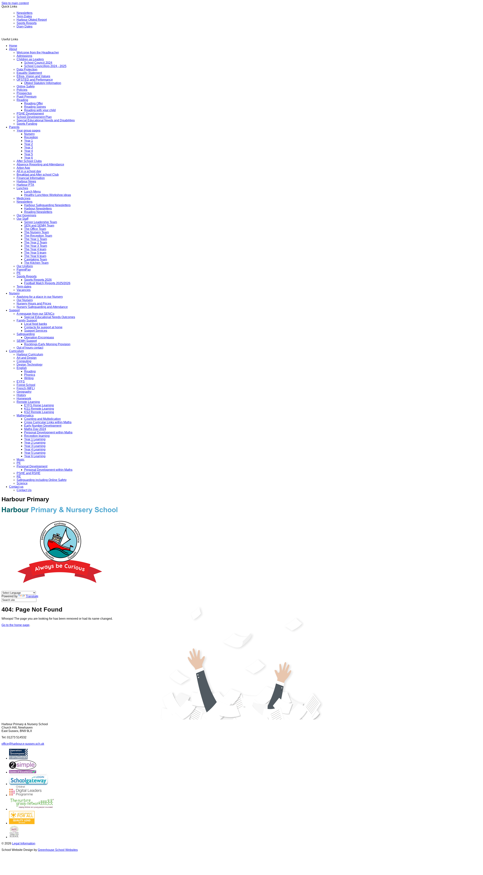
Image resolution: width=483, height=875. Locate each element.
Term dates (24, 286)
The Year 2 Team (35, 242)
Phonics (29, 374)
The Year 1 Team (35, 239)
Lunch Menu (32, 191)
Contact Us (24, 490)
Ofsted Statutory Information (42, 83)
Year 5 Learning (34, 452)
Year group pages (28, 130)
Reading (22, 100)
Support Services (35, 330)
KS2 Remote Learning (39, 412)
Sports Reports (27, 23)
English (22, 368)
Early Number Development (42, 425)
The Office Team (35, 228)
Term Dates (24, 16)
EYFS (21, 381)
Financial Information (31, 178)
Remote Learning (28, 401)
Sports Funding (27, 123)
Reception (31, 137)
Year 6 (28, 157)
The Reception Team (38, 235)
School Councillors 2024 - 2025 (45, 66)
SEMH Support (27, 340)
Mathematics (25, 415)
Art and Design (27, 357)
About (13, 49)
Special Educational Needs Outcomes (49, 317)
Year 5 (28, 154)
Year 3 (28, 147)
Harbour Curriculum (30, 354)
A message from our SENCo (35, 313)
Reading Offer (33, 103)
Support (14, 310)
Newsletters (24, 13)
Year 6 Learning (34, 456)
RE (19, 476)
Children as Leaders (30, 59)
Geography (24, 391)
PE (19, 273)
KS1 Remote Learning (39, 408)
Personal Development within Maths (48, 432)
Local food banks (35, 323)
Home (13, 45)
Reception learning (37, 435)
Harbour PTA (25, 184)
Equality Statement (29, 72)
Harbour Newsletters (38, 208)
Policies (22, 89)
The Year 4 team (35, 249)
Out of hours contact (30, 347)
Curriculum (16, 351)
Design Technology (29, 364)
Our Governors (26, 215)
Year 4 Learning (34, 449)
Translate (32, 596)
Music (21, 459)
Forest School (26, 385)
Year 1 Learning (34, 439)
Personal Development (32, 466)
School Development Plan (34, 117)
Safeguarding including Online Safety (42, 480)
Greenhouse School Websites (58, 849)
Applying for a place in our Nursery (40, 296)
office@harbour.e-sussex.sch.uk (23, 743)
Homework (24, 398)
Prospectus (24, 93)
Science (22, 483)
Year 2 (28, 144)
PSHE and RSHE (28, 473)
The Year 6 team (35, 256)
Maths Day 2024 (35, 429)
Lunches (22, 188)
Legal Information (23, 843)
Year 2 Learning (34, 442)
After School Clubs (29, 161)
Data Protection (27, 69)
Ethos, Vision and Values (33, 76)
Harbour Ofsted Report (32, 19)
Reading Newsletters (38, 212)
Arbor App (23, 167)
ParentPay (24, 269)
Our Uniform (25, 266)
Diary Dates (24, 26)
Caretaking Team (35, 259)
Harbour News (26, 181)
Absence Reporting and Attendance (40, 164)
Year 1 (28, 140)
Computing (24, 361)
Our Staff (22, 218)
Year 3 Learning (34, 446)
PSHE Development (30, 113)
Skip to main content (15, 3)
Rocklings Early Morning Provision (47, 344)
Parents (14, 127)
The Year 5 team (35, 252)
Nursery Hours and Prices (34, 303)
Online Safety (26, 86)
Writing (29, 378)
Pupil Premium (26, 96)
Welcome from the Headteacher (38, 52)
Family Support (27, 320)
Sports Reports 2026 (38, 279)
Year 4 (28, 150)
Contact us (16, 486)
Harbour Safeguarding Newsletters (47, 205)
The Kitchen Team (36, 262)
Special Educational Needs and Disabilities (46, 120)
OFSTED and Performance (35, 79)
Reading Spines (35, 106)
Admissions (24, 55)
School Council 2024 (38, 62)
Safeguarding (26, 334)
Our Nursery (25, 300)
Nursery (29, 133)
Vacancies (24, 290)
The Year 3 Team (35, 245)
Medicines (23, 198)
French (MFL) (26, 388)
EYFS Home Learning (39, 405)
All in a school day (29, 171)
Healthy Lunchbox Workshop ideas (47, 195)
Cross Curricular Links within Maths (48, 422)
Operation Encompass (39, 337)
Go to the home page (15, 625)
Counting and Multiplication (42, 418)
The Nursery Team (36, 232)
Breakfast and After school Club (38, 174)
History (21, 395)
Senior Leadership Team (40, 222)
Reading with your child (40, 110)
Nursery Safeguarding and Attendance (42, 307)
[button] (19, 39)
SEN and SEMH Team (39, 225)
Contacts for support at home (43, 327)
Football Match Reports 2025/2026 (47, 283)
